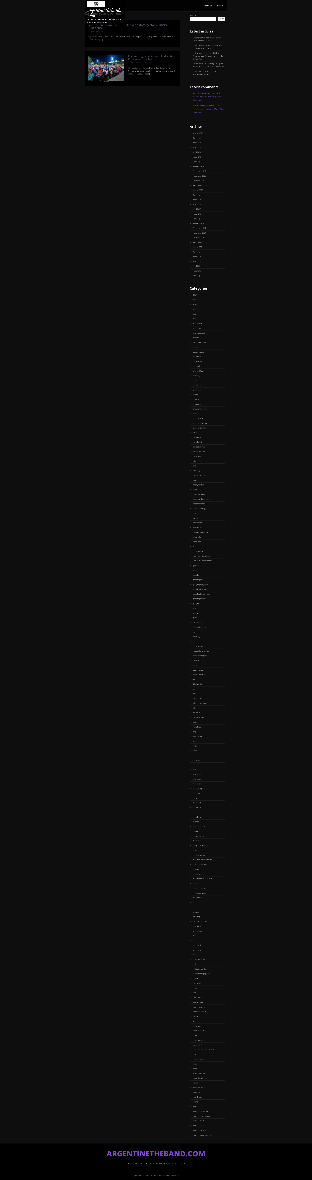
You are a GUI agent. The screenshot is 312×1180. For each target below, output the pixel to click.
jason (195, 665)
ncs (194, 902)
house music (198, 646)
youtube (196, 1106)
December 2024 (199, 228)
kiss (194, 741)
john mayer (197, 698)
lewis (195, 750)
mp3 (195, 850)
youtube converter (200, 1111)
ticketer (196, 1035)
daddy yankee (198, 485)
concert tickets (199, 475)
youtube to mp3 (199, 1130)
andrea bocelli (199, 333)
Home (128, 1163)
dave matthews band (201, 499)
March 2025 (197, 214)
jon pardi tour (198, 717)
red (194, 964)
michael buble (199, 826)
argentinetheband (200, 93)
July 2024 (197, 252)
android (196, 337)
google (196, 575)
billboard (197, 356)
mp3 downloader (200, 864)
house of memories (201, 651)
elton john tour (199, 541)
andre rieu (197, 328)
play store (197, 950)
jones (195, 722)
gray (194, 608)
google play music (200, 589)
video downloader (200, 1078)
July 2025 (197, 195)
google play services (201, 594)
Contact (219, 5)
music (195, 883)
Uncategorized (199, 1059)
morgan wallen (199, 845)
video (195, 1068)
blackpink (197, 385)
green (195, 613)
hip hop (196, 641)
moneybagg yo (199, 836)
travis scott (197, 1045)
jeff (194, 679)
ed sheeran (197, 522)
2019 (195, 295)
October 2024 (198, 237)
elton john (197, 537)
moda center (198, 831)
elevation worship (200, 532)
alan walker (197, 323)
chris (195, 432)
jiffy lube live (198, 684)
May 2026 (197, 147)
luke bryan (197, 774)
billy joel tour (198, 371)
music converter (199, 888)
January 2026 (198, 166)
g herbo (196, 565)
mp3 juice (197, 869)
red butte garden (200, 969)
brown (195, 394)
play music (197, 945)
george (196, 570)
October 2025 (198, 180)
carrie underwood (200, 428)
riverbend (197, 983)
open (195, 907)
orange (196, 912)
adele (195, 314)
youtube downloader (201, 1116)
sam (194, 992)
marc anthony (198, 803)
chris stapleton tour (201, 451)
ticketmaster (198, 1040)
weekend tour (198, 1087)
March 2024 (197, 271)
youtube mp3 (198, 1121)
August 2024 (198, 247)
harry (195, 632)
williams (196, 1092)
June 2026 (197, 142)
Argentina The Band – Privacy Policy (161, 1163)
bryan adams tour (200, 423)
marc (195, 798)
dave (195, 489)
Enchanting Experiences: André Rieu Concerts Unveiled (151, 57)
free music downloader (202, 560)
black (195, 380)
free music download (201, 556)
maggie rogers (199, 788)
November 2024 (199, 233)
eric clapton (198, 551)
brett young (198, 390)
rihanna (196, 978)
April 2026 (197, 152)
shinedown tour (199, 1011)
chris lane (197, 437)
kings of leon (198, 736)
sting (195, 1021)
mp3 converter (199, 855)
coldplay (196, 470)
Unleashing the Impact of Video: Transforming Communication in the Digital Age (208, 56)
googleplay (197, 603)
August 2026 (198, 133)
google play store (200, 598)
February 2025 (199, 218)
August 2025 (198, 190)
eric (194, 546)
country (196, 480)
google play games (201, 584)
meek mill (197, 812)
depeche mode (199, 503)
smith (195, 1016)
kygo (195, 746)
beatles (196, 347)
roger (195, 988)
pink (194, 940)
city (194, 461)
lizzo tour (197, 760)
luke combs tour (199, 784)
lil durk (196, 755)
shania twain (198, 1002)
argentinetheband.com (104, 13)
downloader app (199, 508)
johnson (196, 708)
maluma (196, 793)
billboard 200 (198, 361)
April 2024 (197, 266)
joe (194, 689)
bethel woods (198, 352)
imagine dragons (200, 655)
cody (195, 466)
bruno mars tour (199, 409)
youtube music (199, 1125)
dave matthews (199, 494)
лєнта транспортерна (202, 105)
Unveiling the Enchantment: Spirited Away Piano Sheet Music (207, 96)
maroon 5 (197, 807)
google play (198, 579)
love (194, 765)
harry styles (197, 636)
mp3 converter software (203, 859)
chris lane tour (199, 442)
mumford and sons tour (202, 878)
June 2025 (197, 199)
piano (195, 935)
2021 (195, 304)
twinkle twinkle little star (203, 1049)
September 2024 (200, 242)
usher (195, 1064)
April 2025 (197, 209)
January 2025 (198, 223)
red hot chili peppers (201, 973)
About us (208, 5)
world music (198, 1097)
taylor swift (197, 1026)
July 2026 (197, 138)
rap (194, 954)
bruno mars (197, 404)
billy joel (196, 366)
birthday (196, 375)
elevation (197, 527)
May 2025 (197, 204)
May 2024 (197, 261)
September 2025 (200, 185)
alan (194, 318)
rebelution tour (199, 959)
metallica (197, 817)
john (194, 693)
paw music (197, 926)
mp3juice (196, 874)
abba (195, 309)
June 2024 (197, 256)
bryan (195, 413)
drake (195, 513)
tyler (195, 1054)
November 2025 (199, 176)
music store (197, 897)
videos (195, 1083)
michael (196, 821)
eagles (195, 518)
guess (195, 617)
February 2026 (199, 161)
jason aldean (198, 670)
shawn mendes (199, 1007)
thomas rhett (198, 1030)
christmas (197, 456)
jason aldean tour (200, 674)
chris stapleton (199, 447)
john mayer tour (199, 703)
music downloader (200, 893)
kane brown (198, 727)
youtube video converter (203, 1135)
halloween (197, 622)
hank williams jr (199, 627)
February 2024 (199, 275)
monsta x (196, 840)
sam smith (197, 997)
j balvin (196, 660)
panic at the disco (200, 921)
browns (196, 399)
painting (196, 916)
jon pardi (196, 712)
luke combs (197, 779)
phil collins (197, 931)
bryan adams (198, 418)
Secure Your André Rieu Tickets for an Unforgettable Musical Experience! (128, 26)
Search (193, 15)
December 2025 (199, 171)
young (195, 1102)
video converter (199, 1073)
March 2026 (197, 157)
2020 (195, 299)
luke (194, 769)
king (194, 731)
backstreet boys (199, 342)
